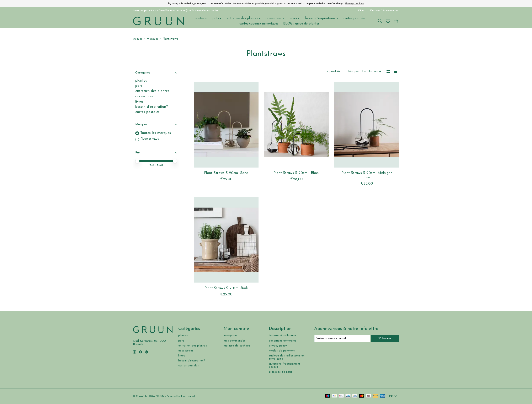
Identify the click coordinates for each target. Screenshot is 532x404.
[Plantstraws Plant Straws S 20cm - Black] (296, 125)
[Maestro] (327, 396)
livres (139, 101)
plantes (141, 80)
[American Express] (382, 396)
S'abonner (384, 338)
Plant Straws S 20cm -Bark (226, 288)
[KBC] (348, 396)
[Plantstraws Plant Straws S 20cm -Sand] (226, 125)
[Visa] (355, 396)
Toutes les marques (155, 133)
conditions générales (282, 340)
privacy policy (278, 345)
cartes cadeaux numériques (258, 23)
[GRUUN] (158, 21)
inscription (230, 335)
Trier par (353, 71)
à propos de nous (280, 371)
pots (138, 86)
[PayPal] (375, 396)
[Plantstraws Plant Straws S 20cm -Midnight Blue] (366, 125)
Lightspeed (188, 396)
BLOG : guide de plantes (301, 23)
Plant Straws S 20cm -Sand (226, 173)
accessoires (144, 96)
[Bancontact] (334, 396)
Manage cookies (354, 3)
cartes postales (354, 18)
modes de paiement (282, 350)
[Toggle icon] (380, 21)
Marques (152, 38)
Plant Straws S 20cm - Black (296, 173)
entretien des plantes (152, 91)
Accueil (137, 38)
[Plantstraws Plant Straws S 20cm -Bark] (226, 240)
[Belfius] (341, 396)
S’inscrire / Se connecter (384, 10)
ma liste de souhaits (237, 345)
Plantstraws (149, 139)
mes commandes (234, 340)
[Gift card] (368, 396)
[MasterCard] (362, 396)
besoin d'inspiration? (151, 107)
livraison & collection (282, 335)
